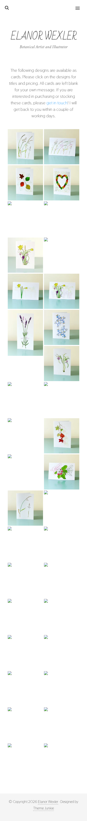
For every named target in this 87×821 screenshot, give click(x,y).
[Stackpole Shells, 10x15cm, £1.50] (25, 435)
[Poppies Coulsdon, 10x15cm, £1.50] (61, 761)
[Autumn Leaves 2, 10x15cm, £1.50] (25, 219)
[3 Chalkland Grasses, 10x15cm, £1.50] (61, 508)
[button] (80, 5)
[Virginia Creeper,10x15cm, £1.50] (61, 435)
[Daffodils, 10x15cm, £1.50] (61, 255)
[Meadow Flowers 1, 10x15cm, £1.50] (25, 399)
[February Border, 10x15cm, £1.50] (61, 291)
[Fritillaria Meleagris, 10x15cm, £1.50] (61, 363)
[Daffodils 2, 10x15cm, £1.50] (25, 291)
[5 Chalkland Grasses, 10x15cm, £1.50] (25, 146)
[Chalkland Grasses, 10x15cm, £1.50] (61, 146)
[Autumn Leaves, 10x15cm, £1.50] (25, 182)
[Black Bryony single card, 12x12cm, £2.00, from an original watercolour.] (61, 652)
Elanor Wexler (48, 801)
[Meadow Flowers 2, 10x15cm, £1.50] (61, 399)
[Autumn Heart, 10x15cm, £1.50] (61, 182)
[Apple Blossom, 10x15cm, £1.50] (61, 472)
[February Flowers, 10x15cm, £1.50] (25, 255)
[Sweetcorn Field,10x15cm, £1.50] (25, 472)
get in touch (56, 103)
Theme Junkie (43, 808)
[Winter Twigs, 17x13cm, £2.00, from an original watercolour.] (61, 724)
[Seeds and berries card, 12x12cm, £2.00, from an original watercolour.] (25, 724)
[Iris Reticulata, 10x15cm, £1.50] (61, 327)
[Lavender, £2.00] (25, 333)
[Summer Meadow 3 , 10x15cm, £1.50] (25, 761)
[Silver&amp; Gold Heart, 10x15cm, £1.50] (61, 219)
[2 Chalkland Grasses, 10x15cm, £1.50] (25, 508)
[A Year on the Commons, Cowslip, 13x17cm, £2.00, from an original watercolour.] (61, 544)
